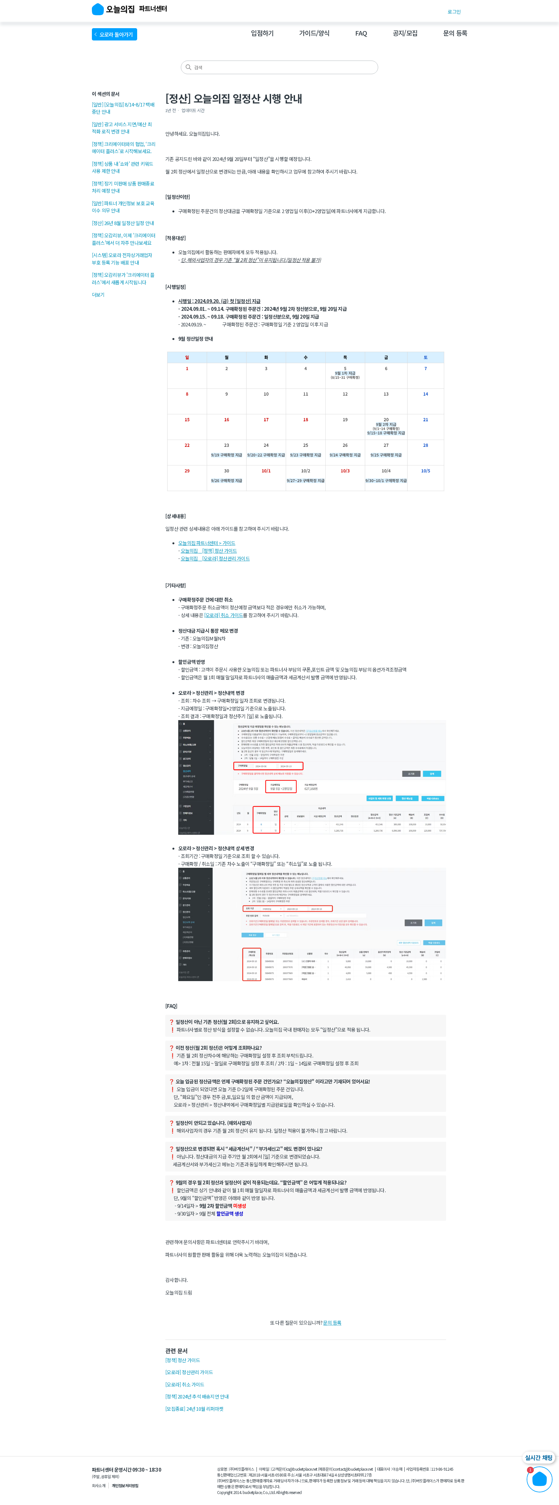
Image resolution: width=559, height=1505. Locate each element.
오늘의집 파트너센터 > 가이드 (206, 542)
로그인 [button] (454, 11)
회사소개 (98, 1485)
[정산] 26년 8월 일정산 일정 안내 (123, 223)
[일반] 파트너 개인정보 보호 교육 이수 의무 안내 (123, 207)
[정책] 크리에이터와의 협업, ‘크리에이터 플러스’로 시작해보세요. (123, 148)
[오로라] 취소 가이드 (223, 615)
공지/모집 (405, 33)
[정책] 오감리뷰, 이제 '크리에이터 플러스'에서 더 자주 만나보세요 (123, 239)
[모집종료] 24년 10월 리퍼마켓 (194, 1408)
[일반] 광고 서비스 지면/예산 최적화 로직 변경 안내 (122, 128)
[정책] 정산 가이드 (182, 1360)
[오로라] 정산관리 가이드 (189, 1372)
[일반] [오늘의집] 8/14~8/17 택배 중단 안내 (123, 108)
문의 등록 (455, 33)
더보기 (98, 294)
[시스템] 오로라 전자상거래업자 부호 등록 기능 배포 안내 (122, 259)
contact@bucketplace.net (353, 1469)
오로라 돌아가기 (117, 34)
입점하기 (262, 33)
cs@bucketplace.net (301, 1469)
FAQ (361, 33)
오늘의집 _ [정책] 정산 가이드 (209, 550)
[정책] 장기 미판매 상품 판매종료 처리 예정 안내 (123, 187)
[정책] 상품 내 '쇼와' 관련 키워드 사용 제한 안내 (122, 167)
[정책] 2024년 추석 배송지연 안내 (196, 1396)
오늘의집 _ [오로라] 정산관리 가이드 (215, 558)
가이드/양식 (314, 33)
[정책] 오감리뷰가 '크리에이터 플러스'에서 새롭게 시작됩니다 (123, 278)
